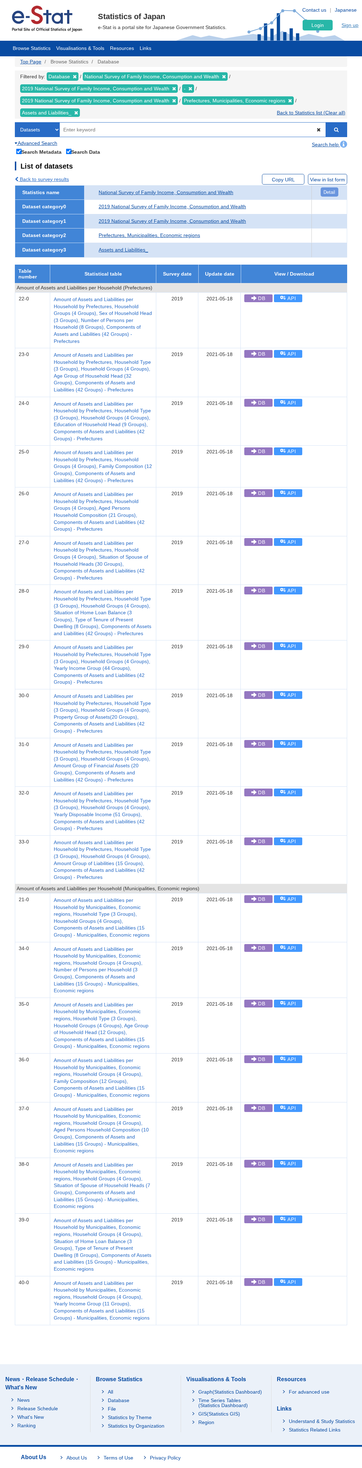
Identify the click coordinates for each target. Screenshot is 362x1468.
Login (317, 25)
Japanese (346, 9)
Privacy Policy (165, 1457)
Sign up (349, 25)
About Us (76, 1457)
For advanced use (309, 1391)
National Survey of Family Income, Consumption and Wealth (166, 192)
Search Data (85, 151)
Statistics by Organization (136, 1425)
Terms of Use (118, 1457)
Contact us (314, 9)
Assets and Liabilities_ (123, 250)
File (112, 1408)
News (23, 1400)
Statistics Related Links (314, 1429)
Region (206, 1422)
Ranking (26, 1425)
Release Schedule (37, 1408)
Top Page (30, 61)
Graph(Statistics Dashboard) (230, 1391)
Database (118, 1400)
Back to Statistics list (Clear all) (311, 112)
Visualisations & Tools (80, 48)
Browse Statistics (32, 48)
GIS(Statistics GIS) (219, 1413)
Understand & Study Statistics (322, 1421)
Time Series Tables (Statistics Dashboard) (223, 1403)
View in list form (327, 179)
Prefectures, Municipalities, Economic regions (149, 235)
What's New (30, 1417)
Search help (326, 144)
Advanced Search (37, 143)
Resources (122, 48)
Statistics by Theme (130, 1417)
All (110, 1391)
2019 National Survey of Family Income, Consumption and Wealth (172, 206)
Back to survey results (43, 179)
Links (145, 48)
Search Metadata (41, 151)
